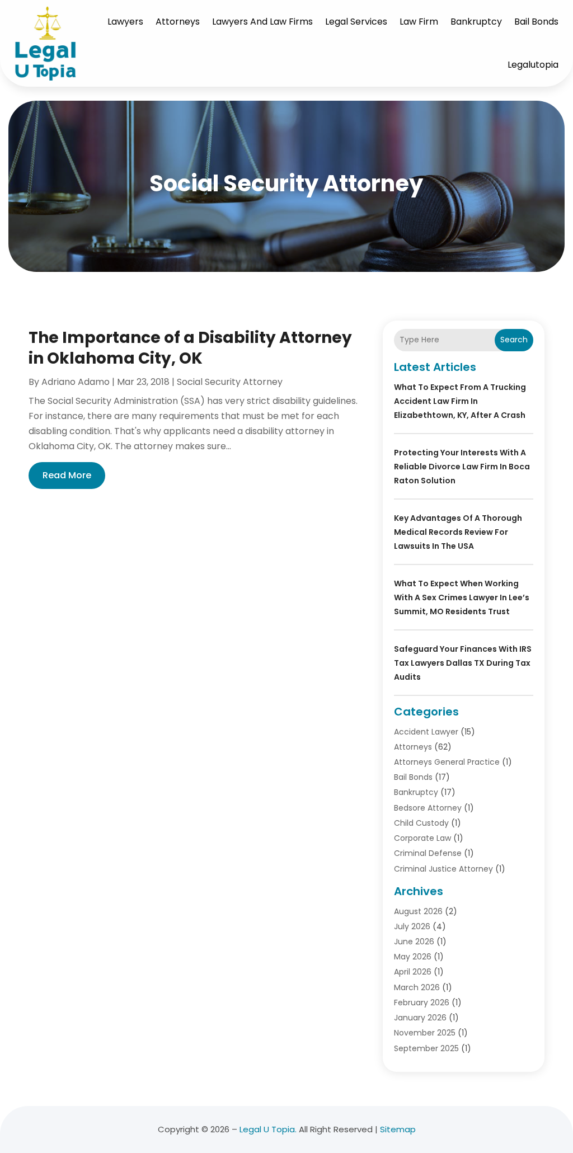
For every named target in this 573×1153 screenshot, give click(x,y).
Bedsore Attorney (428, 807)
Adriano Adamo (75, 381)
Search (514, 339)
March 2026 (417, 987)
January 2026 (420, 1017)
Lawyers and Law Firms (262, 21)
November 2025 (424, 1032)
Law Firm (419, 21)
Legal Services (356, 21)
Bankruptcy (476, 21)
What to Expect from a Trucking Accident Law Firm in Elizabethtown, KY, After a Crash (460, 401)
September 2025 (426, 1048)
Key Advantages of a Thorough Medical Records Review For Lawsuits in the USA (458, 532)
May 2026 (412, 956)
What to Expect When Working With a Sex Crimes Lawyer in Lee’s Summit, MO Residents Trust (461, 597)
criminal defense (428, 853)
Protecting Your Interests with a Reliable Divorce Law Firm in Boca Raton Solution (462, 466)
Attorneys (178, 21)
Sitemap (398, 1129)
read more (67, 475)
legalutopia (533, 64)
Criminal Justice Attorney (443, 868)
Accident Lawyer (426, 731)
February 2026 (421, 1002)
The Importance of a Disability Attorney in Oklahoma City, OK (190, 348)
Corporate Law (422, 838)
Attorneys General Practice (447, 762)
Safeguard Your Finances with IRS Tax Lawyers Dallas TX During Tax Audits (463, 663)
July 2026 (412, 926)
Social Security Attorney (230, 381)
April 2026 (412, 971)
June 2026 (414, 941)
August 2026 (418, 911)
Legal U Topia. (268, 1129)
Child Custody (421, 823)
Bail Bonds (536, 21)
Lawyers (125, 21)
